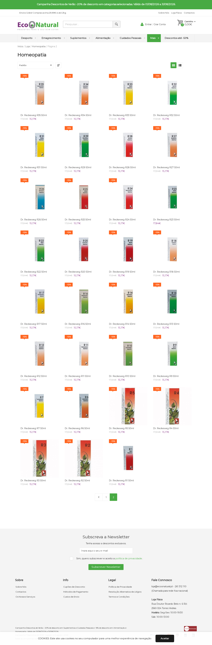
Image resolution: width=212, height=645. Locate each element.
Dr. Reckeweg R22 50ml (33, 271)
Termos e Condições (119, 596)
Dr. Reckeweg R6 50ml (77, 428)
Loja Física (176, 12)
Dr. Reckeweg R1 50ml (121, 480)
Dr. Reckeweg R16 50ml (78, 324)
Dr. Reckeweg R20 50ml (78, 271)
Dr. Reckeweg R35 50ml (33, 115)
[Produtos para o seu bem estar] (38, 25)
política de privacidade (128, 558)
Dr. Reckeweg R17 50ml (33, 324)
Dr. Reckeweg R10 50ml (122, 376)
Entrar (148, 24)
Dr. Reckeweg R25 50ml (78, 219)
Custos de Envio (71, 596)
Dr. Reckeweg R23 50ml (166, 219)
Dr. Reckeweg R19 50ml (122, 271)
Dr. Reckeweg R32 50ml (166, 115)
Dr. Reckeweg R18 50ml (166, 271)
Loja (27, 46)
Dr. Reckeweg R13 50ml (166, 324)
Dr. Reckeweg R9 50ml (165, 376)
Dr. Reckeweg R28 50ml (122, 167)
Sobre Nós (163, 12)
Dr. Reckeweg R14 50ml (122, 324)
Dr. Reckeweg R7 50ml (33, 428)
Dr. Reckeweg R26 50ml (33, 219)
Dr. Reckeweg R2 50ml (77, 480)
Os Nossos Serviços (25, 596)
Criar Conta (160, 24)
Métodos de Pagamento (75, 591)
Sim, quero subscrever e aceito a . (109, 558)
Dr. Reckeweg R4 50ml (165, 428)
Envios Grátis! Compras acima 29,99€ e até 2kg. (42, 12)
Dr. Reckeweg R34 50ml (78, 115)
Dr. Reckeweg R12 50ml (33, 376)
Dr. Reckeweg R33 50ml (122, 115)
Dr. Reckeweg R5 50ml (121, 428)
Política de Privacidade (120, 587)
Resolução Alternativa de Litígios (125, 591)
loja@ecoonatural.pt (162, 586)
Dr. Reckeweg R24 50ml (122, 219)
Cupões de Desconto (74, 587)
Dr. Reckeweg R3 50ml (33, 480)
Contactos (189, 12)
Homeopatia (38, 46)
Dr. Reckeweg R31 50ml (33, 167)
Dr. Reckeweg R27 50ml (166, 167)
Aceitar (165, 638)
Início (20, 46)
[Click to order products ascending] (58, 65)
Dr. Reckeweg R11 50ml (77, 376)
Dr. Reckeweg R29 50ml (78, 167)
